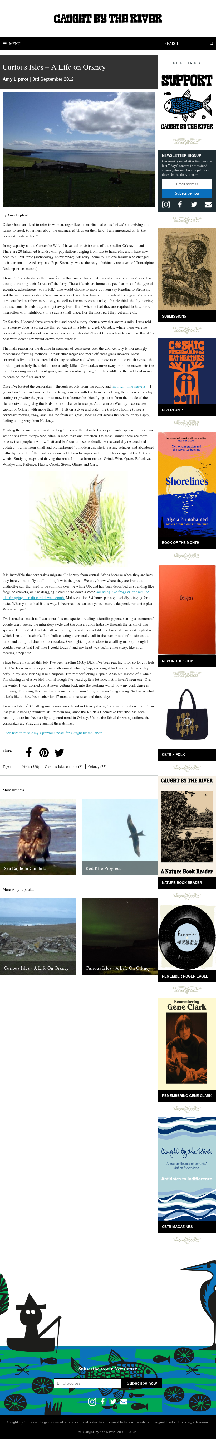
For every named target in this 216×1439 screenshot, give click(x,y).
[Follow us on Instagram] (166, 204)
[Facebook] (28, 752)
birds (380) (30, 766)
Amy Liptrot (15, 79)
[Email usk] (208, 204)
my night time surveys (129, 386)
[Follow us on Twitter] (194, 204)
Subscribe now (187, 193)
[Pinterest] (44, 752)
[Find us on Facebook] (180, 204)
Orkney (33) (97, 766)
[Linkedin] (74, 752)
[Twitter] (59, 752)
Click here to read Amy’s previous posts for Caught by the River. (52, 732)
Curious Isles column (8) (64, 766)
